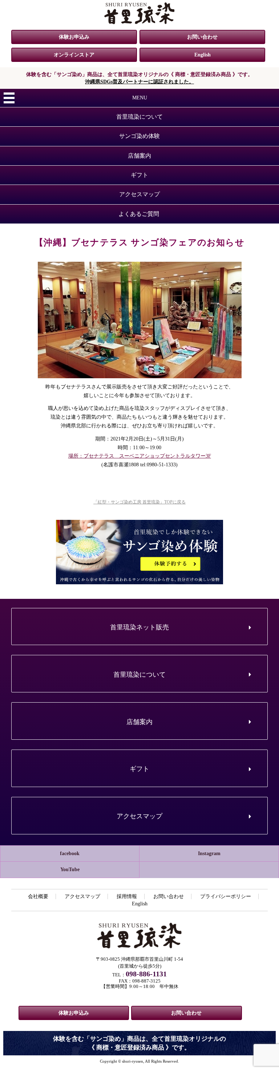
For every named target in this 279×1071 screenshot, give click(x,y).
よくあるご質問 (138, 214)
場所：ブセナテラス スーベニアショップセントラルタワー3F (139, 456)
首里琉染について (139, 117)
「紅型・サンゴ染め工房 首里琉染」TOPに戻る (139, 502)
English (202, 55)
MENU (139, 97)
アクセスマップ (139, 194)
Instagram (209, 853)
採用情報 (127, 896)
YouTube (70, 869)
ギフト (139, 175)
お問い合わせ (202, 37)
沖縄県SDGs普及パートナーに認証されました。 (139, 81)
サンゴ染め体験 (139, 136)
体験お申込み (74, 37)
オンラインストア (74, 55)
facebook (70, 853)
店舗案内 (139, 156)
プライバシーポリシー (225, 896)
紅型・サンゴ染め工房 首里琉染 (139, 13)
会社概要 (38, 896)
